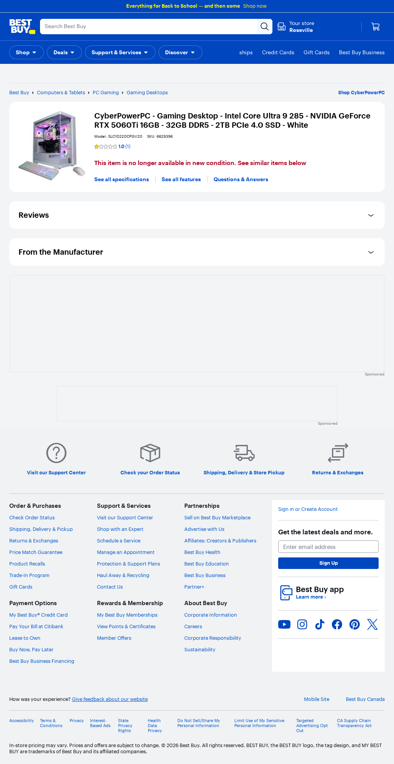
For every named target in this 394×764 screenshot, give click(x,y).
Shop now (255, 6)
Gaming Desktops (147, 92)
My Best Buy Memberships (127, 615)
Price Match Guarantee (35, 552)
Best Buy (19, 92)
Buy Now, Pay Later (31, 649)
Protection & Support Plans (128, 563)
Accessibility (21, 720)
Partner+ (194, 587)
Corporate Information (210, 615)
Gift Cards (20, 587)
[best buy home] (22, 26)
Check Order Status (32, 517)
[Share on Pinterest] (355, 624)
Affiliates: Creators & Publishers (220, 540)
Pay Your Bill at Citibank (36, 626)
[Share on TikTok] (320, 624)
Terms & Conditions (51, 723)
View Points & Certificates (126, 626)
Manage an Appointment (126, 552)
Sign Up (328, 563)
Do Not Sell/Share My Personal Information (198, 723)
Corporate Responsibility (212, 638)
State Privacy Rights (125, 725)
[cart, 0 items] (375, 26)
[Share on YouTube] (284, 624)
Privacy (77, 720)
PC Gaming (106, 92)
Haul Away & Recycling (123, 575)
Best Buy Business (204, 575)
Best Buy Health (202, 552)
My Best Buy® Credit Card (38, 615)
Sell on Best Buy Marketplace (217, 517)
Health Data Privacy (155, 725)
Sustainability (199, 649)
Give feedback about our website (110, 699)
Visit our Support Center (125, 517)
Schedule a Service (118, 540)
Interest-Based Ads (100, 723)
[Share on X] (372, 624)
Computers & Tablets (61, 92)
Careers (193, 626)
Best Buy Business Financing (41, 661)
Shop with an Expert (120, 529)
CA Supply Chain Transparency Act (354, 723)
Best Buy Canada (365, 699)
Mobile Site (316, 699)
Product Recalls (27, 563)
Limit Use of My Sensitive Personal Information (259, 723)
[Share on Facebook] (337, 624)
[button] (26, 52)
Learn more (311, 597)
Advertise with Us (204, 529)
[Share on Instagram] (302, 624)
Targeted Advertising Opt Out (312, 725)
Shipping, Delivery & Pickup (41, 529)
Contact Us (110, 587)
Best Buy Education (206, 563)
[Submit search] (264, 26)
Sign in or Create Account (308, 509)
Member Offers (114, 638)
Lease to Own (24, 638)
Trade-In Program (29, 575)
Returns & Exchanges (33, 540)
